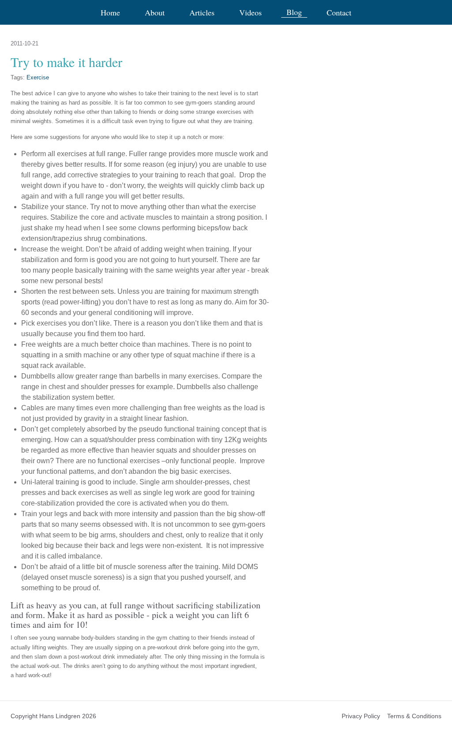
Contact (339, 12)
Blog (294, 12)
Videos (250, 12)
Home (110, 12)
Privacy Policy (361, 716)
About (155, 12)
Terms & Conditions (414, 716)
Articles (202, 12)
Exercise (37, 77)
